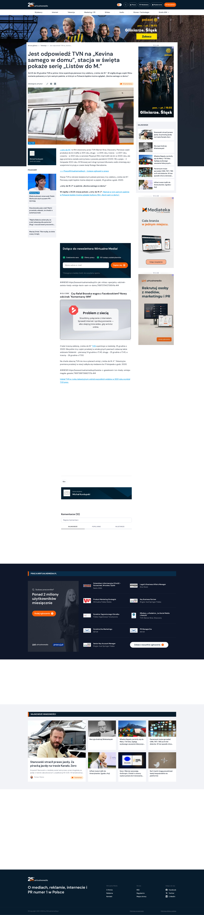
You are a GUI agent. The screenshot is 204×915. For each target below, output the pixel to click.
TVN (94, 346)
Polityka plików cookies (168, 911)
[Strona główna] (38, 5)
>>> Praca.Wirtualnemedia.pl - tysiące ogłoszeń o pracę (84, 171)
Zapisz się (117, 265)
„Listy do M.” (65, 150)
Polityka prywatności (137, 911)
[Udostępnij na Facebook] (52, 84)
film (64, 482)
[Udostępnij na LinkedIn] (55, 84)
